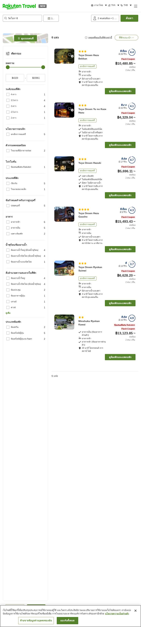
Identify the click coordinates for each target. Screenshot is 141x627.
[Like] (69, 54)
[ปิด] (135, 610)
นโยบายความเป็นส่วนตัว (117, 613)
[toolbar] (66, 18)
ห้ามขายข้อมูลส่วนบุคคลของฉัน (36, 620)
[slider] (8, 67)
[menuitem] (99, 5)
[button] (19, 6)
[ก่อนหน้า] (56, 56)
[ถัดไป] (72, 56)
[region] (70, 616)
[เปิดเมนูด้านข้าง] (135, 6)
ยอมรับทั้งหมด (67, 620)
